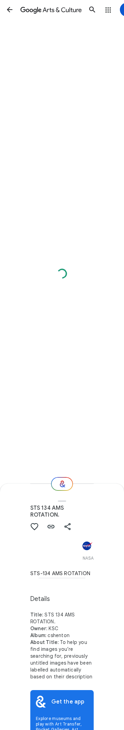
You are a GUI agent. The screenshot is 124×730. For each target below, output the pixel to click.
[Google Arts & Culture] (51, 9)
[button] (9, 9)
